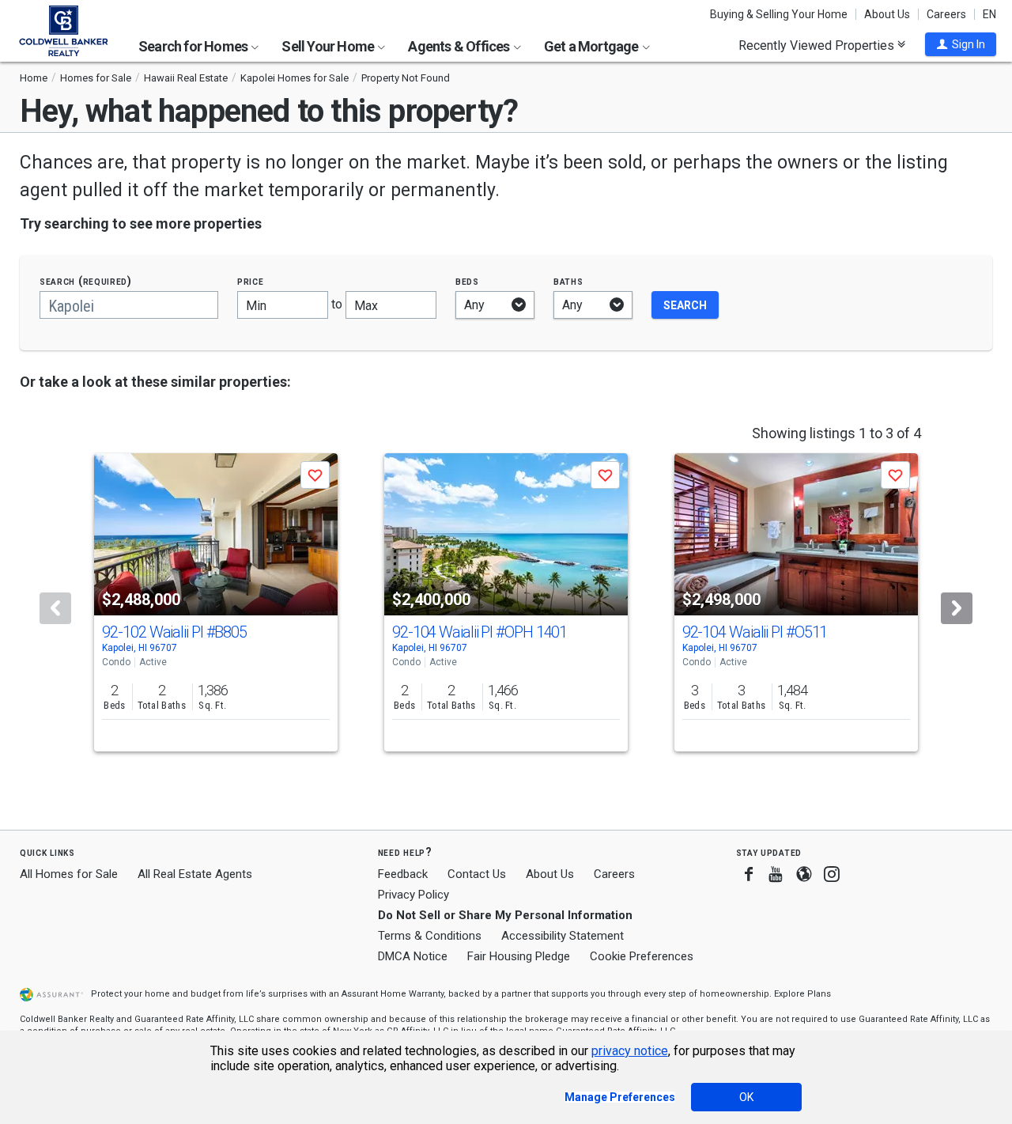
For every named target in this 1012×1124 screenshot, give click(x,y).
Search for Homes (194, 46)
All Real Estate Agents (195, 874)
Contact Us (476, 874)
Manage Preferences (620, 1097)
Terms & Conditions (429, 936)
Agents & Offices (460, 46)
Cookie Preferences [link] (641, 956)
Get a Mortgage (592, 46)
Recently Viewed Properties (817, 45)
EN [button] (989, 14)
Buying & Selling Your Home (779, 14)
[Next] (956, 608)
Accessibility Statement (562, 936)
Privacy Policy (413, 894)
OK (746, 1097)
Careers (946, 14)
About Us (887, 14)
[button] (960, 44)
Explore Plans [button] (802, 994)
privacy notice (629, 1050)
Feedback (403, 874)
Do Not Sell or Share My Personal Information (505, 915)
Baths (568, 281)
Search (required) (86, 281)
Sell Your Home (328, 46)
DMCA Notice (412, 956)
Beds (467, 281)
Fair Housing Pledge (518, 956)
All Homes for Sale (69, 874)
